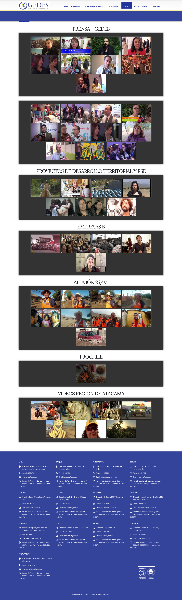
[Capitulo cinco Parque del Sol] (45, 318)
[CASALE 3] (121, 207)
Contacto (156, 6)
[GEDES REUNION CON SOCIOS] (45, 113)
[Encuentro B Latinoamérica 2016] (45, 243)
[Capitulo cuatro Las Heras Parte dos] (136, 299)
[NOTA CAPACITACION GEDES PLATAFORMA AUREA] (45, 64)
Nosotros (75, 6)
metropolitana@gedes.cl (147, 508)
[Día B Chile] (76, 243)
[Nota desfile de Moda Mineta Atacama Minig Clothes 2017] (136, 46)
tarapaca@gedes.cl (70, 477)
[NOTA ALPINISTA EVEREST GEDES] (60, 151)
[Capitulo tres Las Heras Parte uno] (106, 299)
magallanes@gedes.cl (34, 569)
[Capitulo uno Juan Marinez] (45, 299)
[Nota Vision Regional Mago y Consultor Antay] (106, 64)
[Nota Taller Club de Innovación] (91, 83)
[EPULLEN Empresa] (91, 262)
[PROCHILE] (91, 373)
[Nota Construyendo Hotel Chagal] (76, 64)
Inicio (65, 6)
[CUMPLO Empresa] (136, 243)
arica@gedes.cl (31, 477)
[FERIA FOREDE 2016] (106, 113)
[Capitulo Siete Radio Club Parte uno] (106, 318)
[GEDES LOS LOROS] (106, 132)
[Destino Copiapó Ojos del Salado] (45, 410)
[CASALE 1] (60, 207)
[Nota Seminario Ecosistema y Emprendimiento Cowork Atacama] (106, 46)
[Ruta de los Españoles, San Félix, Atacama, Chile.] (45, 188)
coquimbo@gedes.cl (70, 508)
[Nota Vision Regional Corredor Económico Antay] (136, 64)
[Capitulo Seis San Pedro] (76, 318)
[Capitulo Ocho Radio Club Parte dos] (136, 318)
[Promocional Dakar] (60, 429)
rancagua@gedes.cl (33, 538)
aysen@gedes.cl (144, 538)
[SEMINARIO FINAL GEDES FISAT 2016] (136, 113)
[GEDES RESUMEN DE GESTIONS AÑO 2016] (76, 113)
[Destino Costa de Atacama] (76, 410)
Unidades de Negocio (94, 6)
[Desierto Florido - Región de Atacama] (121, 429)
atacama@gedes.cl (144, 477)
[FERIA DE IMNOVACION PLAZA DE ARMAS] (76, 132)
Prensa (126, 6)
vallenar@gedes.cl (33, 508)
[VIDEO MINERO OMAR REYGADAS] (91, 429)
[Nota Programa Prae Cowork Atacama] (76, 46)
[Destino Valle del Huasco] (106, 410)
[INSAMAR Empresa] (106, 243)
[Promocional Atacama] (136, 410)
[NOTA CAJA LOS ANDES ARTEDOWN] (91, 151)
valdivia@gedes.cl (107, 536)
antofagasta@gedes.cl (109, 477)
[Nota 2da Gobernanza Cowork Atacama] (45, 46)
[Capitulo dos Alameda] (76, 299)
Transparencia (140, 6)
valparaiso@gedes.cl (108, 508)
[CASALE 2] (91, 207)
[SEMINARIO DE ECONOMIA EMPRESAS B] (121, 151)
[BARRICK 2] (136, 188)
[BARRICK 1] (106, 188)
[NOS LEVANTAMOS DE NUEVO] (136, 132)
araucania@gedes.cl (70, 536)
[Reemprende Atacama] (76, 188)
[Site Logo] (34, 5)
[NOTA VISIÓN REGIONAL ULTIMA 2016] (45, 132)
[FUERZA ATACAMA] (91, 337)
